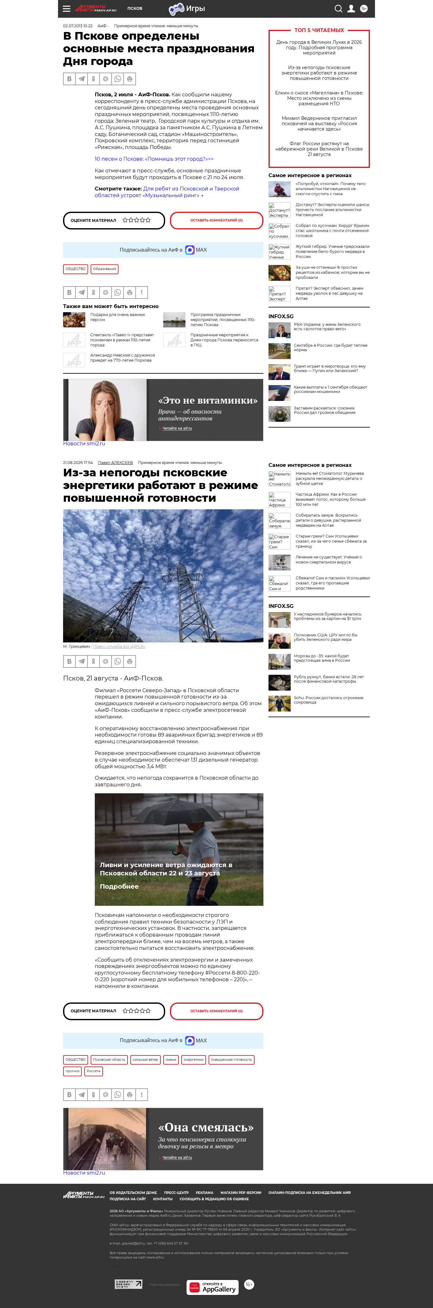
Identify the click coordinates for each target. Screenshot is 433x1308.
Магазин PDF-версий (241, 1193)
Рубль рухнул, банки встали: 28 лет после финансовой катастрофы (329, 679)
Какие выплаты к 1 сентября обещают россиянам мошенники (330, 389)
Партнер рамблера (164, 1284)
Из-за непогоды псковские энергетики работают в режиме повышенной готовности (319, 73)
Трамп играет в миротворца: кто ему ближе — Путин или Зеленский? (330, 368)
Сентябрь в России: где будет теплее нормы (330, 347)
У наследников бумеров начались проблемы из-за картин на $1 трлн (327, 616)
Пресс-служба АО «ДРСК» (119, 646)
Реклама (204, 1193)
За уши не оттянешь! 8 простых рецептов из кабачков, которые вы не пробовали (333, 272)
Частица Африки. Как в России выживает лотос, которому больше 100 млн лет (330, 499)
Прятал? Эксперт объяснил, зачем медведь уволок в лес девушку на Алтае (329, 293)
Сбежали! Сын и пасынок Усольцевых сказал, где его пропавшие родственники (333, 583)
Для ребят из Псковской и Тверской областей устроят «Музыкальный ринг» (167, 192)
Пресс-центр (176, 1193)
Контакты (162, 1199)
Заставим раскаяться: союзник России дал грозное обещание (324, 410)
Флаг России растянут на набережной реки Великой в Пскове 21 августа (319, 149)
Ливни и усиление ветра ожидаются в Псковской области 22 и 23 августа (166, 869)
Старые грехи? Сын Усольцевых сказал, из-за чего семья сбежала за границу (331, 541)
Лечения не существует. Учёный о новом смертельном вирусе (329, 559)
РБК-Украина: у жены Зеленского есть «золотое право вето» (327, 326)
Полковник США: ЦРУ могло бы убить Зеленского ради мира (325, 637)
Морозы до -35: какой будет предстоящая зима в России (322, 658)
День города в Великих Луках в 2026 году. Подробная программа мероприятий (319, 48)
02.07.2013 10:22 (78, 25)
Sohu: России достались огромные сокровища (328, 700)
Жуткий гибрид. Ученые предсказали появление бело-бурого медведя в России (333, 251)
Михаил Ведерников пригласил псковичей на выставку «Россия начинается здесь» (319, 124)
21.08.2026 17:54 (78, 462)
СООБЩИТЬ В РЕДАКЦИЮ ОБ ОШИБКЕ (214, 1199)
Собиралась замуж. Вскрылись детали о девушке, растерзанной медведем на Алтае (328, 520)
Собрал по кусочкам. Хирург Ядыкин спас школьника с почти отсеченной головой (332, 230)
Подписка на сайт (128, 1199)
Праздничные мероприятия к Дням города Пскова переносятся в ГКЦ (224, 339)
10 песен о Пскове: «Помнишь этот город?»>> (154, 159)
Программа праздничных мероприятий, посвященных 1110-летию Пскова (223, 319)
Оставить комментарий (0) (217, 220)
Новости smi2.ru (84, 444)
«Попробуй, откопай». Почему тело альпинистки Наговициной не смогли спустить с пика (331, 188)
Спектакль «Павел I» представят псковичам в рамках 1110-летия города (122, 339)
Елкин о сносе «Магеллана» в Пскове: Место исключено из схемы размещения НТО (319, 98)
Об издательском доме (133, 1193)
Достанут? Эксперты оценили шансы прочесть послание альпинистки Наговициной (332, 209)
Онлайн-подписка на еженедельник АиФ (309, 1193)
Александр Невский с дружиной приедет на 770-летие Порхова (122, 358)
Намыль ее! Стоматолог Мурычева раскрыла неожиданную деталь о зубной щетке (330, 478)
